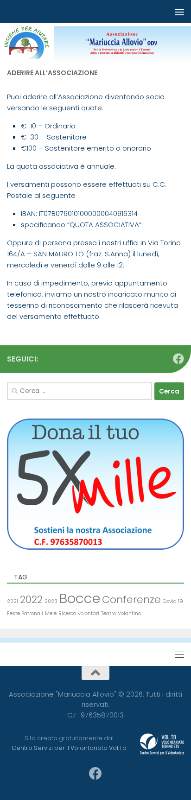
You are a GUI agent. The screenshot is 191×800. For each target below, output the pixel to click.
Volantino (129, 613)
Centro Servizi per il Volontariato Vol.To (69, 748)
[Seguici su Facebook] (178, 358)
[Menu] (179, 11)
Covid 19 (173, 601)
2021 (12, 601)
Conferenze (131, 599)
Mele (51, 613)
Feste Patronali (25, 613)
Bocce (79, 598)
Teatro (108, 613)
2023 (51, 601)
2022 (31, 599)
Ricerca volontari (78, 613)
